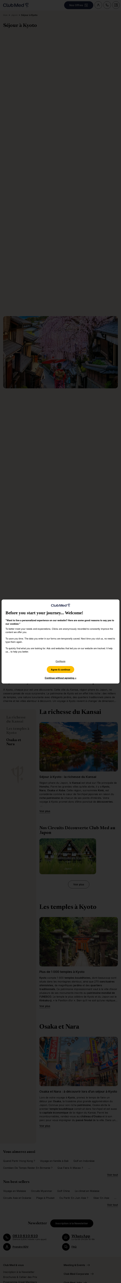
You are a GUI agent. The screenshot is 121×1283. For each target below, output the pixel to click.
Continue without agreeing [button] (60, 678)
